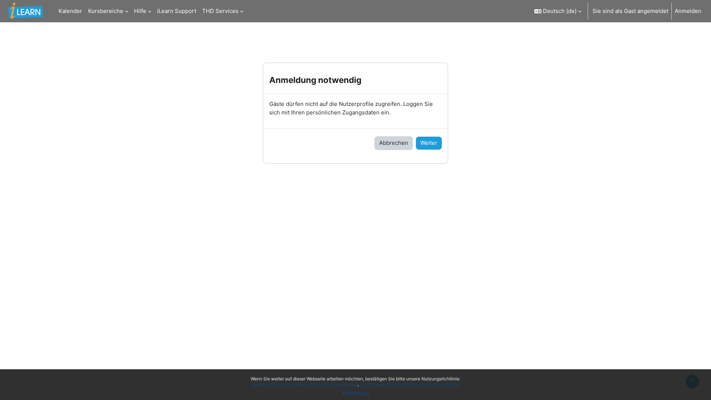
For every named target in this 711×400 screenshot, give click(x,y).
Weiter (428, 142)
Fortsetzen (355, 393)
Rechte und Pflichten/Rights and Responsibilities (410, 384)
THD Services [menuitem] (220, 10)
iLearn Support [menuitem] (176, 10)
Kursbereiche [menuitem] (105, 10)
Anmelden (688, 10)
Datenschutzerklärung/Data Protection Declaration (304, 384)
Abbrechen (393, 142)
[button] (558, 11)
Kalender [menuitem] (70, 10)
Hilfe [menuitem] (140, 10)
